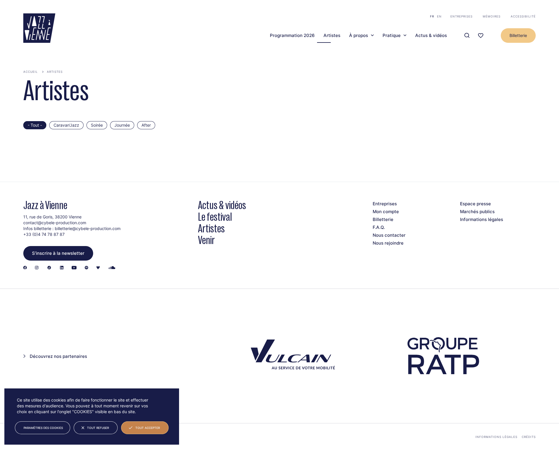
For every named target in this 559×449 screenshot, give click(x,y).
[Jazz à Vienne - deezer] (98, 268)
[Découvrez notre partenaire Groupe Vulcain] (291, 355)
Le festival (215, 217)
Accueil (30, 72)
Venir (206, 240)
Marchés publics (477, 211)
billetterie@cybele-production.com (88, 228)
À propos (358, 35)
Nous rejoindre (388, 243)
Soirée (97, 125)
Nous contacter (389, 235)
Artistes (331, 35)
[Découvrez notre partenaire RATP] (442, 355)
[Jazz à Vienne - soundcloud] (112, 268)
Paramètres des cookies (43, 428)
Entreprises (461, 16)
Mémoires (491, 16)
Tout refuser (98, 428)
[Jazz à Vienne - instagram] (36, 268)
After (146, 125)
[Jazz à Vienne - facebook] (25, 268)
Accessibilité (523, 16)
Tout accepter (147, 428)
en (439, 16)
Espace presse (475, 204)
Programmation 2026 (292, 35)
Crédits (529, 437)
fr (432, 16)
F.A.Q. (379, 227)
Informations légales (481, 219)
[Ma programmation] (480, 36)
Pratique (392, 35)
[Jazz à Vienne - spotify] (86, 268)
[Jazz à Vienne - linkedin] (61, 268)
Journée (122, 125)
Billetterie (518, 35)
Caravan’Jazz (66, 125)
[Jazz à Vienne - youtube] (74, 268)
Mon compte (386, 211)
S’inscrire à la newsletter (58, 253)
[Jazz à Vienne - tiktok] (49, 268)
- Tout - (35, 125)
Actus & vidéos (431, 35)
